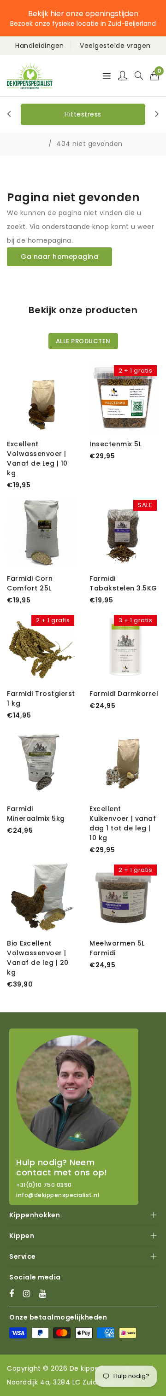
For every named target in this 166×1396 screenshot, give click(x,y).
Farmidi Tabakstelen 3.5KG (123, 583)
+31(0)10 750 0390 (44, 1185)
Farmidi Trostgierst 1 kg (41, 698)
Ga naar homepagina (59, 256)
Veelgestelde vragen (115, 45)
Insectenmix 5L (115, 444)
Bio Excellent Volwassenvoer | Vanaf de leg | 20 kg (38, 958)
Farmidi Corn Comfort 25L (30, 583)
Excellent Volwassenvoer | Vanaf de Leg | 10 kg (37, 458)
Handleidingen (39, 45)
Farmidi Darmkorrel (123, 693)
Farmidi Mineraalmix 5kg (36, 813)
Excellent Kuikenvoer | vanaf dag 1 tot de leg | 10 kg (122, 823)
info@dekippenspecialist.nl (57, 1195)
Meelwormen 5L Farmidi (117, 948)
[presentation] (9, 114)
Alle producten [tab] (83, 341)
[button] (155, 75)
